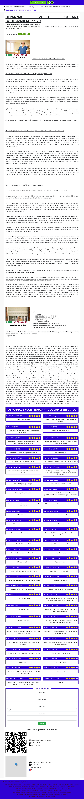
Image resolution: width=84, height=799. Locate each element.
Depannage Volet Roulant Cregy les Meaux (56, 788)
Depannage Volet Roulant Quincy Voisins (62, 786)
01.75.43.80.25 (39, 3)
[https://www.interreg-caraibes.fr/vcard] (15, 742)
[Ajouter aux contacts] (48, 2)
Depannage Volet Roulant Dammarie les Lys (54, 794)
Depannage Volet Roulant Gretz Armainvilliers (42, 796)
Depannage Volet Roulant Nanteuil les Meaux (28, 788)
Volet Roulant (44, 786)
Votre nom (42, 692)
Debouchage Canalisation (13, 784)
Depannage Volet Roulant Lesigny (58, 790)
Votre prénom (42, 699)
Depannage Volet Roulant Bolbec (47, 784)
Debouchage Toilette (28, 784)
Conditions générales (21, 782)
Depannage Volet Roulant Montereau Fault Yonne (31, 790)
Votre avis (42, 714)
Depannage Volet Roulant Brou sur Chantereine (56, 792)
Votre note (42, 707)
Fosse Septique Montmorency (18, 786)
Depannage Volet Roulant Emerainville (28, 794)
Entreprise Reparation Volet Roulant (41, 762)
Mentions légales (8, 782)
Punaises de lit (33, 786)
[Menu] (52, 2)
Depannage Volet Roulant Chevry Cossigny (26, 792)
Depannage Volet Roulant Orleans (69, 784)
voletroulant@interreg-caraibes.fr (41, 740)
